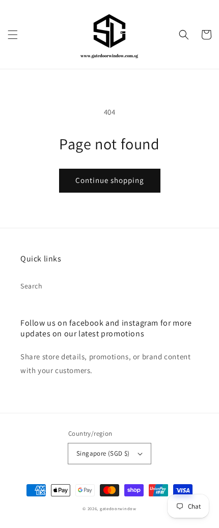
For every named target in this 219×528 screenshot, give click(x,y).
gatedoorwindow (118, 508)
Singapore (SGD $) (103, 453)
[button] (13, 34)
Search (31, 286)
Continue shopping (109, 180)
